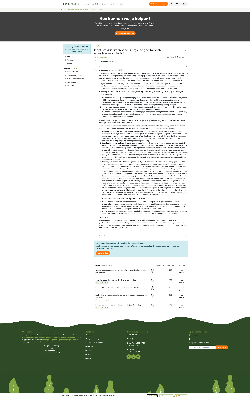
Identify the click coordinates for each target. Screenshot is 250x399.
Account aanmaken (125, 33)
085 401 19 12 (133, 335)
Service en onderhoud (75, 79)
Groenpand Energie (74, 75)
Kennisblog (194, 335)
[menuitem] (87, 4)
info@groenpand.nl (135, 339)
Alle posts (70, 56)
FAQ (97, 46)
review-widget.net (55, 353)
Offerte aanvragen (159, 4)
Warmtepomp (72, 82)
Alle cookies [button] (182, 396)
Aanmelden (175, 4)
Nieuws (193, 339)
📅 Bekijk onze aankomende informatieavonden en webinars (81, 10)
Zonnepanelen (72, 72)
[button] (152, 396)
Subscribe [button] (221, 347)
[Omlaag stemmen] (104, 66)
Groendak (70, 86)
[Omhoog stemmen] (99, 66)
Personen (70, 60)
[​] (128, 356)
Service (88, 351)
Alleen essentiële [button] (167, 396)
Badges (69, 63)
